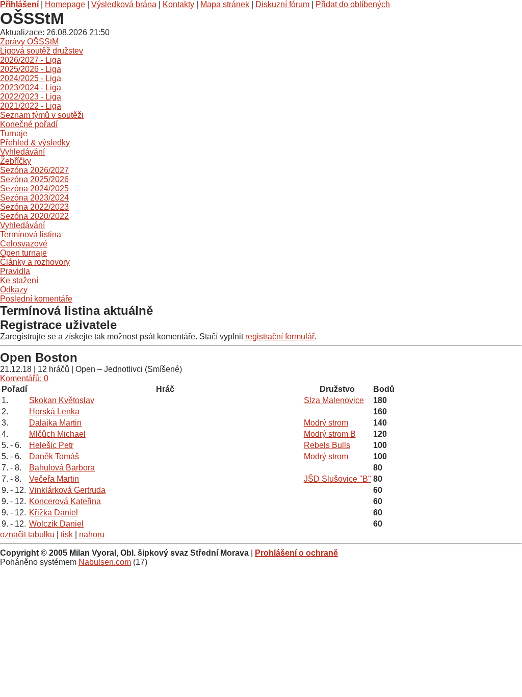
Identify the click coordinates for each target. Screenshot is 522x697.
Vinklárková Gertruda (67, 490)
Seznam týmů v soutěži (42, 115)
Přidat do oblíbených (353, 4)
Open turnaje (23, 252)
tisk (67, 534)
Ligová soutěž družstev (41, 50)
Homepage (65, 4)
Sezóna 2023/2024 (34, 197)
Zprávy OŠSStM (29, 41)
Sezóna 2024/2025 (34, 188)
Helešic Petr (51, 445)
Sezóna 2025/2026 (34, 179)
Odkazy (14, 289)
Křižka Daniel (53, 512)
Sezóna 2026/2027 (34, 170)
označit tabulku (27, 534)
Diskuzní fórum (282, 4)
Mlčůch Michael (57, 434)
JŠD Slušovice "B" (337, 479)
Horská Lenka (54, 411)
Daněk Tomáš (54, 456)
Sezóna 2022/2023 (34, 207)
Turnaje (14, 133)
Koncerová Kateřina (65, 501)
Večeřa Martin (54, 479)
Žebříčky (15, 161)
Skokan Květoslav (61, 400)
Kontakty (178, 4)
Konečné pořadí (29, 124)
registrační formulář (280, 336)
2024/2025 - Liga (30, 78)
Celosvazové (23, 243)
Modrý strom (326, 422)
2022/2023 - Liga (30, 96)
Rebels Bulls (327, 445)
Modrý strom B (330, 434)
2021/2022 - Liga (30, 106)
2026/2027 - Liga (30, 60)
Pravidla (15, 271)
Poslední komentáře (36, 298)
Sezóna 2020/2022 (34, 216)
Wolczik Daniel (56, 523)
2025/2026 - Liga (30, 69)
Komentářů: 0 (24, 378)
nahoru (92, 534)
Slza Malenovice (334, 400)
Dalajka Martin (55, 422)
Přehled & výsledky (35, 142)
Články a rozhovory (35, 262)
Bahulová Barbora (62, 467)
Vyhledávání (22, 151)
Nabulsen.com (105, 562)
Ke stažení (19, 280)
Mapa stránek (224, 4)
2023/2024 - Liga (30, 87)
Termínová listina (30, 234)
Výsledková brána (123, 4)
